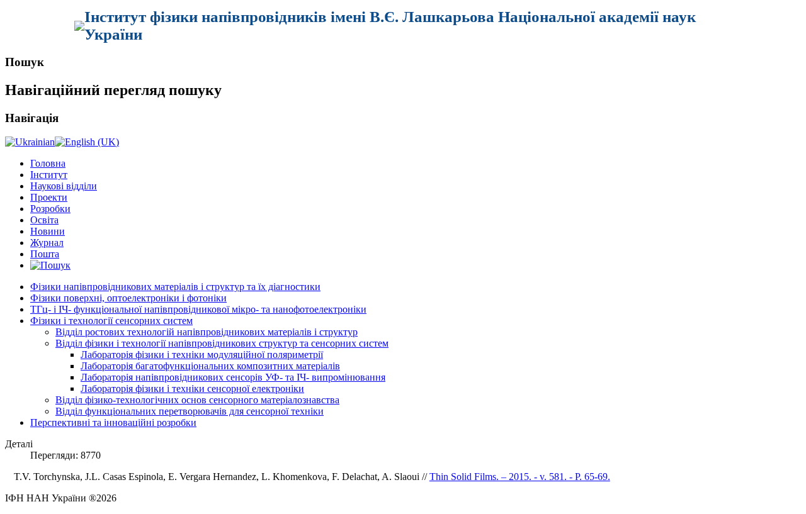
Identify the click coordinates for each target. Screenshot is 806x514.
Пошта (44, 254)
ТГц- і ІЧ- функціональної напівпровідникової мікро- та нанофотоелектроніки (198, 309)
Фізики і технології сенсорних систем (111, 320)
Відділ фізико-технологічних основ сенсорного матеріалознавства (197, 399)
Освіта (44, 220)
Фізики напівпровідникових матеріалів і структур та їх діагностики (175, 286)
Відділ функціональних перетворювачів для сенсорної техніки (189, 411)
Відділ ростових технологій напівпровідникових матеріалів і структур (206, 332)
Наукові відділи (63, 186)
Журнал (47, 242)
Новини (47, 231)
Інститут (48, 174)
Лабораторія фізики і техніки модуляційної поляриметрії (202, 354)
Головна (47, 163)
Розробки (50, 208)
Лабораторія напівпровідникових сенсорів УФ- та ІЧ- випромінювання (233, 377)
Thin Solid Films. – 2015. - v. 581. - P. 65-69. (519, 476)
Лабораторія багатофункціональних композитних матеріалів (210, 365)
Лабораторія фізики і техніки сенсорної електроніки (192, 388)
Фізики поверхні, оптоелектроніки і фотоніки (128, 298)
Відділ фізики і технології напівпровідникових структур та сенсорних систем (222, 343)
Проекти (48, 197)
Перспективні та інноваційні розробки (113, 422)
